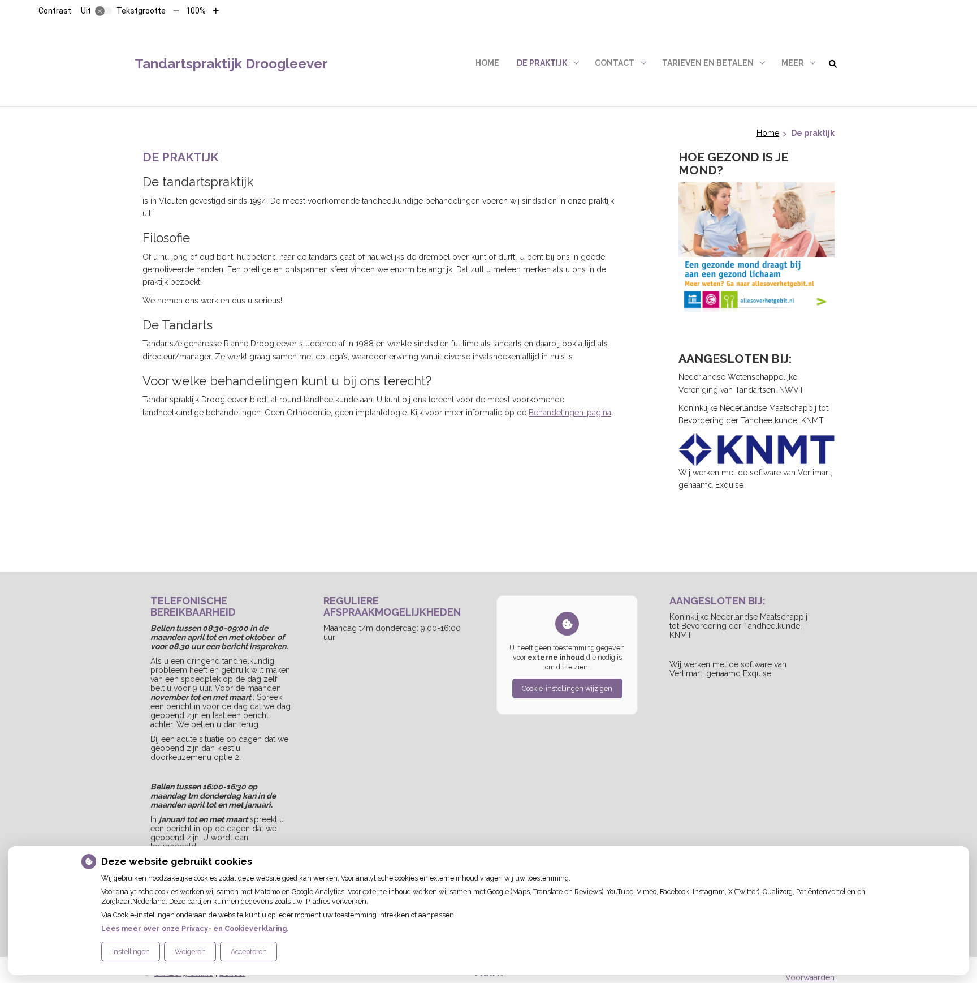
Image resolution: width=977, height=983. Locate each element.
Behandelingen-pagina (570, 412)
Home (487, 62)
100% (196, 10)
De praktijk (542, 62)
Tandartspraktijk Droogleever (231, 63)
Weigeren (190, 951)
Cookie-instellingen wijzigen (567, 688)
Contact (614, 62)
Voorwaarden (810, 977)
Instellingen (131, 951)
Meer (792, 62)
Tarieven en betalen (708, 62)
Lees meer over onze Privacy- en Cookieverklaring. (194, 928)
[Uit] (103, 10)
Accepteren (249, 951)
